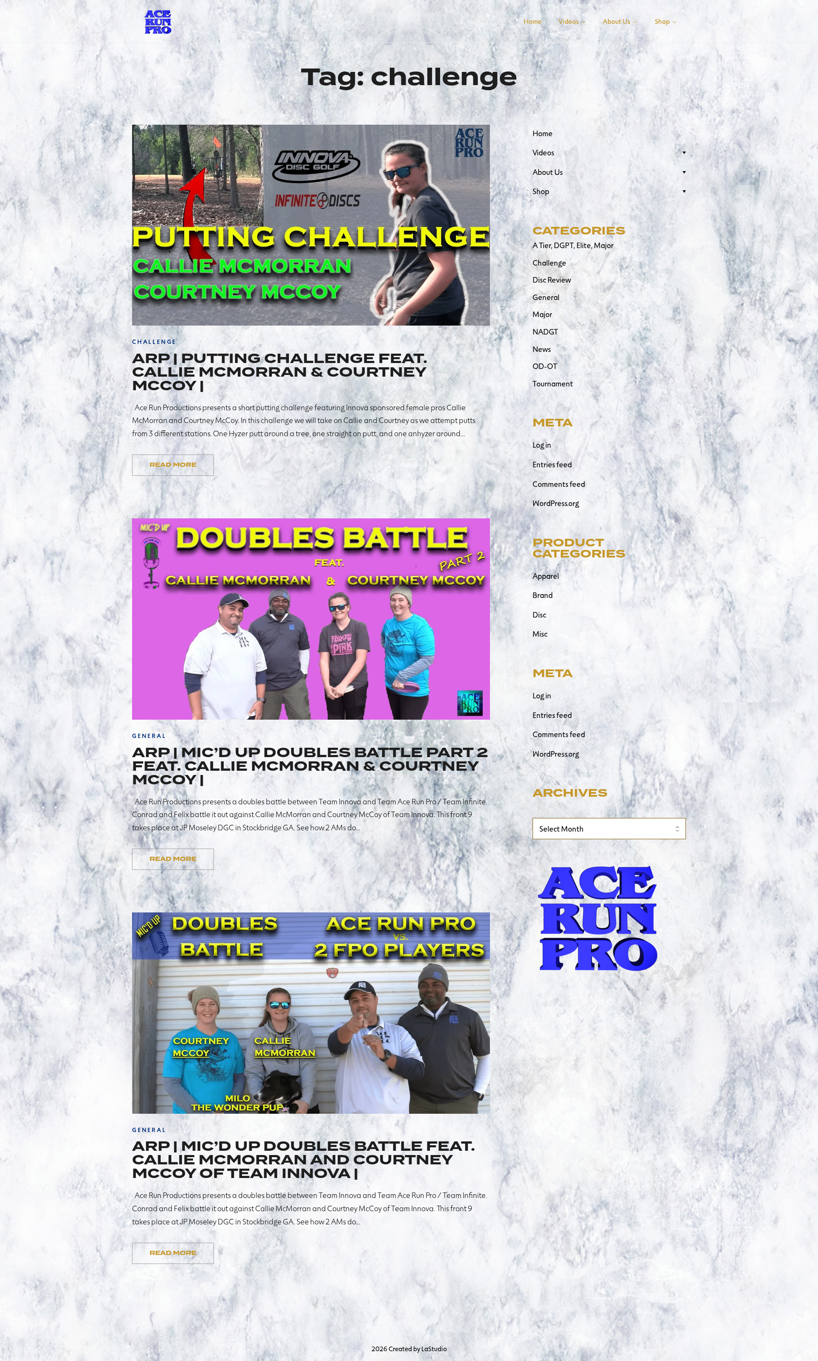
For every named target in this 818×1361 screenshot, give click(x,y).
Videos (543, 152)
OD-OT (545, 366)
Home (543, 133)
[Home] (157, 20)
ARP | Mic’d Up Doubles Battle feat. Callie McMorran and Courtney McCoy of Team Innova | (303, 1160)
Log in (542, 444)
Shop (541, 191)
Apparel (546, 575)
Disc (539, 614)
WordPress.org (556, 503)
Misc (540, 633)
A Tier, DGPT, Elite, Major (573, 245)
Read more (173, 464)
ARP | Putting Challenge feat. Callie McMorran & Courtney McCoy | (279, 372)
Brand (543, 594)
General (546, 297)
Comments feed (559, 483)
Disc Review (552, 279)
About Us (548, 171)
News (542, 349)
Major (542, 314)
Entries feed (552, 464)
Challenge (549, 262)
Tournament (553, 383)
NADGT (545, 331)
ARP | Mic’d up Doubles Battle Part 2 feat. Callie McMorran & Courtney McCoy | (310, 766)
